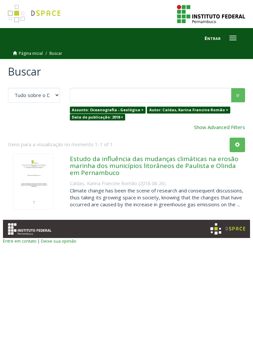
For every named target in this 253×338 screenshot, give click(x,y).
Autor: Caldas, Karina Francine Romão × (188, 109)
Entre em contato (20, 241)
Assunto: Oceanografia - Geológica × (107, 109)
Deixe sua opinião (58, 241)
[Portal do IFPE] (211, 13)
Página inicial (31, 53)
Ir (238, 95)
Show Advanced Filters (219, 127)
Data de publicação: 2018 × (97, 117)
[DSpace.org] (227, 229)
